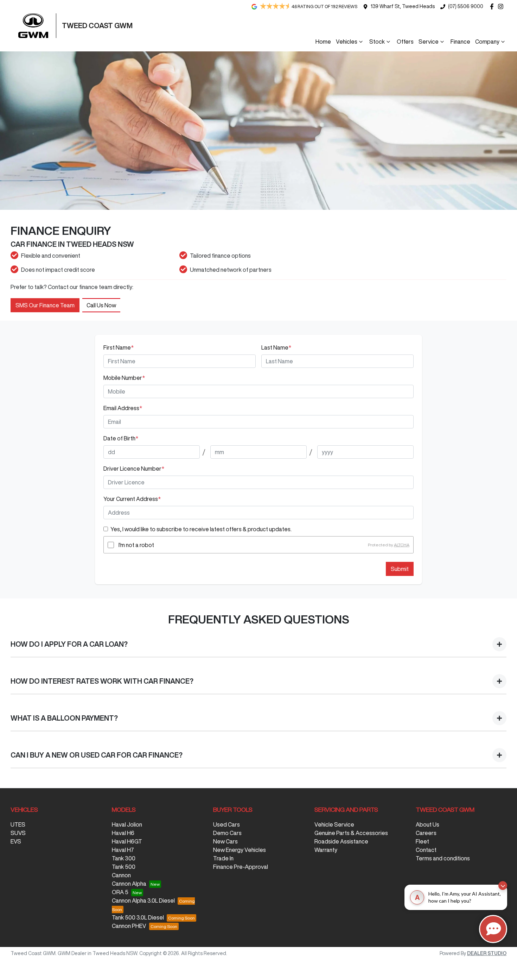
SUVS (18, 833)
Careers (426, 833)
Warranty (325, 850)
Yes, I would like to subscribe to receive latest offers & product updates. (201, 529)
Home (323, 41)
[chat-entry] (493, 929)
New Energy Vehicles (239, 850)
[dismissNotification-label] (502, 885)
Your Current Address (132, 499)
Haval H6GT (127, 841)
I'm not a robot (136, 545)
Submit (400, 569)
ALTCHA (401, 544)
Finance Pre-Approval (240, 867)
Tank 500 (123, 867)
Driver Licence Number (133, 468)
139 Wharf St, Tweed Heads (403, 6)
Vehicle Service (334, 824)
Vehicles (346, 41)
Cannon (121, 875)
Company (487, 41)
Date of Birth (120, 438)
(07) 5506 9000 (465, 6)
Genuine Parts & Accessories (351, 833)
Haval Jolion (127, 824)
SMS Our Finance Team (45, 305)
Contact (426, 850)
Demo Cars (227, 833)
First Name (118, 347)
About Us (427, 824)
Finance (460, 41)
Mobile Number (124, 378)
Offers (405, 41)
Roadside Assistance (341, 841)
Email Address (122, 408)
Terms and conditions (443, 858)
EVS (16, 841)
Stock (377, 41)
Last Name (276, 347)
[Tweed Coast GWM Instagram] (502, 7)
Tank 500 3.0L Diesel (138, 917)
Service (429, 41)
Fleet (422, 841)
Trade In (223, 858)
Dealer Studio (486, 953)
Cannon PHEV (129, 926)
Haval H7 (123, 850)
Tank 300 (123, 858)
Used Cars (226, 824)
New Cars (225, 841)
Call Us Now (101, 305)
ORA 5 (120, 892)
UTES (18, 824)
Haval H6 (123, 833)
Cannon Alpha (129, 883)
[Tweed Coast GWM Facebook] (493, 7)
